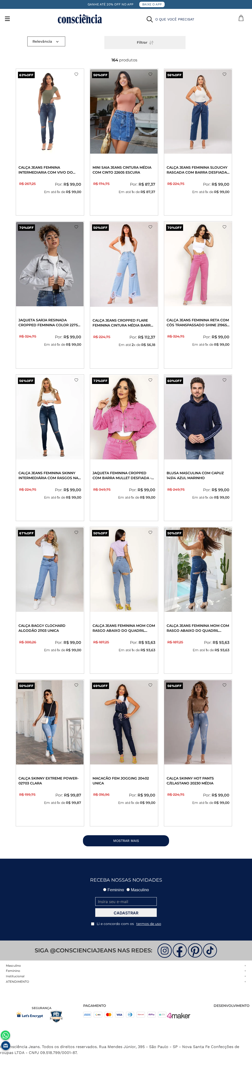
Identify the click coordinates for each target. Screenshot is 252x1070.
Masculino (140, 890)
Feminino (116, 890)
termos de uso (148, 924)
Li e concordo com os (129, 924)
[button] (170, 19)
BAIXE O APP (152, 4)
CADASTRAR (126, 912)
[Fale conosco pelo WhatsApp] (5, 1035)
